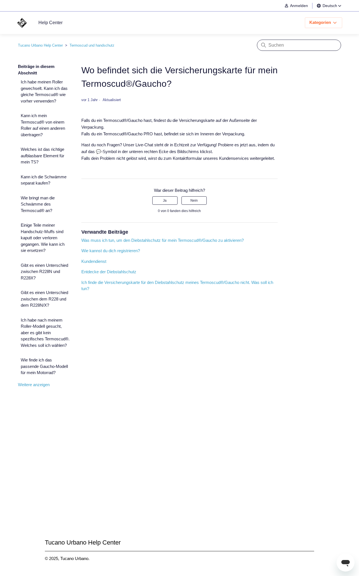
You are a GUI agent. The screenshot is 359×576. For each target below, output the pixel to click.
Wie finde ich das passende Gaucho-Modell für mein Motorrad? (44, 366)
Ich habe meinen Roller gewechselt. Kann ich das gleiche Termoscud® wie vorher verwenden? (44, 91)
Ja (165, 200)
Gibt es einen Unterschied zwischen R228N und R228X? (44, 271)
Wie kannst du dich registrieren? (110, 250)
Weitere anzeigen (34, 384)
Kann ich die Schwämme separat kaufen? (43, 180)
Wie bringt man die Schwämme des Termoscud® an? (38, 204)
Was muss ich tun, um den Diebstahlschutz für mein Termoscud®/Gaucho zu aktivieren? (162, 240)
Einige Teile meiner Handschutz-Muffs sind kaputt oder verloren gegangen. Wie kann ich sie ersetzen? (43, 238)
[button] (299, 6)
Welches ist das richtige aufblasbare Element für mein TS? (42, 155)
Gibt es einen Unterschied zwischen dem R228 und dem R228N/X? (44, 299)
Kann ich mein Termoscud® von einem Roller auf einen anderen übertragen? (43, 125)
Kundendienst (93, 261)
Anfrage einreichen (179, 471)
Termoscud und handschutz (92, 45)
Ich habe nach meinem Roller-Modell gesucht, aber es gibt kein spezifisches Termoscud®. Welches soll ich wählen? (45, 333)
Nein (194, 200)
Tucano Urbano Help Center (40, 45)
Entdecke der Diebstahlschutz (108, 271)
